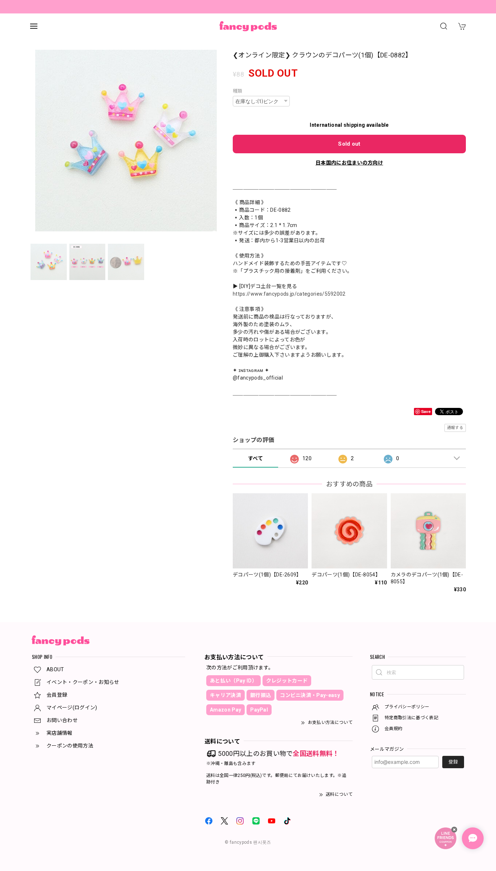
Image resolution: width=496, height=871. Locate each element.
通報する (455, 427)
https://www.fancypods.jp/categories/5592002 (289, 294)
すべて (255, 458)
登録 (453, 762)
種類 (238, 91)
